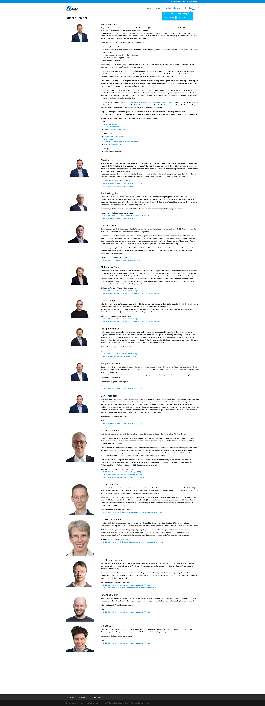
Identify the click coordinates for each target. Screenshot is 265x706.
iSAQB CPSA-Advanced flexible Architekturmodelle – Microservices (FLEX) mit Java (132, 512)
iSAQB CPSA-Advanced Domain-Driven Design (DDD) (121, 472)
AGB (90, 697)
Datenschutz (81, 697)
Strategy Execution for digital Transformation (121, 142)
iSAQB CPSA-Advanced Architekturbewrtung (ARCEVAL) (122, 474)
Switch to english (169, 17)
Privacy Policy (129, 703)
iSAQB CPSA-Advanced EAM (114, 136)
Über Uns (176, 8)
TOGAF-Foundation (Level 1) (114, 144)
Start (149, 8)
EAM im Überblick (110, 139)
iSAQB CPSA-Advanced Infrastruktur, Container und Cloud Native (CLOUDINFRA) (131, 293)
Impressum (70, 697)
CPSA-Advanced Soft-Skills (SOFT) (116, 129)
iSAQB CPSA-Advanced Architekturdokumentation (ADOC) (123, 477)
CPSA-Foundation (110, 124)
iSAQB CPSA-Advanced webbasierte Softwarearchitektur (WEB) (125, 216)
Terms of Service (144, 703)
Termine (167, 8)
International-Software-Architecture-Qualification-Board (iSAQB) (147, 102)
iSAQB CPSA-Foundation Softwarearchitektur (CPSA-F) (122, 183)
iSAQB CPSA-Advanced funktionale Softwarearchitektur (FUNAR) (126, 585)
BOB (178, 575)
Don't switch (181, 17)
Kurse (158, 8)
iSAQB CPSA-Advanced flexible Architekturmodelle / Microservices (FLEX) (129, 588)
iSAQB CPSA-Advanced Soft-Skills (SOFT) (117, 186)
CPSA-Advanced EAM (111, 127)
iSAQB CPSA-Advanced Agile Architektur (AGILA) (120, 356)
